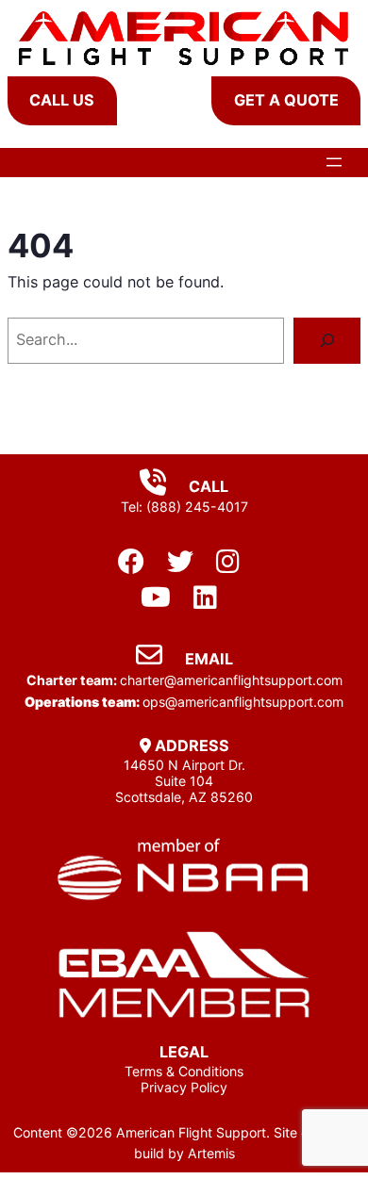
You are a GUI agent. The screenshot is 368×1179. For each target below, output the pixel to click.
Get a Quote (286, 99)
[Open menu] (334, 162)
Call (206, 486)
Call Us (61, 99)
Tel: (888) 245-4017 (184, 507)
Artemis (211, 1153)
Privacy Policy (184, 1087)
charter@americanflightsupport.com (231, 680)
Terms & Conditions (184, 1071)
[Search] (326, 341)
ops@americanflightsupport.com (242, 702)
